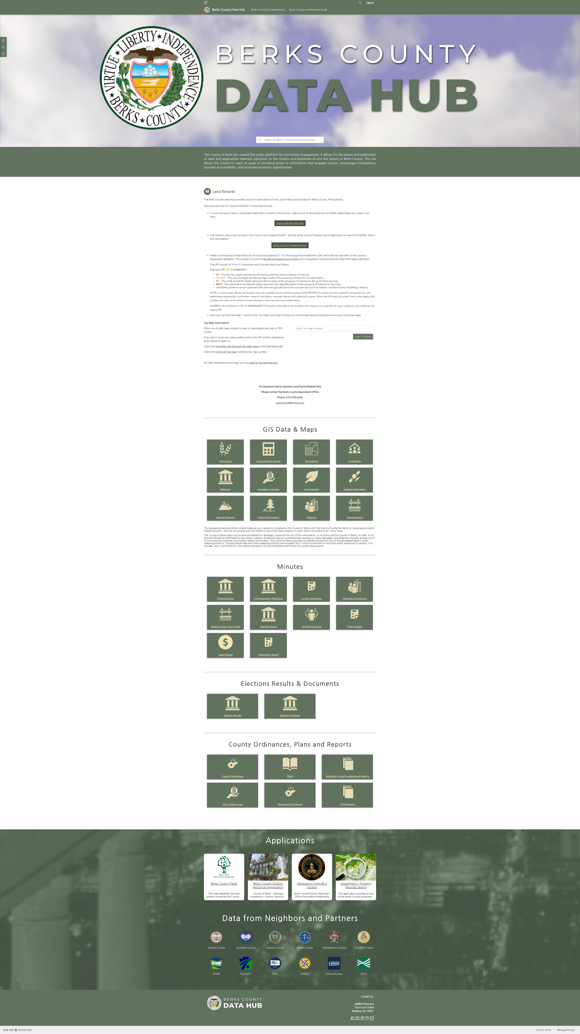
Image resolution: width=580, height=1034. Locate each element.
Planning (312, 517)
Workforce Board (311, 626)
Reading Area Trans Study (225, 626)
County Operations (311, 598)
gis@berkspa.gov (364, 1004)
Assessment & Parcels (268, 461)
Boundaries (311, 461)
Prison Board (354, 626)
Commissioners (225, 598)
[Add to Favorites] (3, 40)
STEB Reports (347, 804)
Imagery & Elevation (355, 489)
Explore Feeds (543, 1030)
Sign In (370, 2)
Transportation (354, 517)
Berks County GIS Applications (268, 9)
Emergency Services (268, 489)
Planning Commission (355, 598)
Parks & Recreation (268, 517)
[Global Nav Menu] (205, 2)
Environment (311, 489)
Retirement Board (268, 655)
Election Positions (290, 715)
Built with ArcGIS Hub (17, 1030)
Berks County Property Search (290, 245)
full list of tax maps (226, 352)
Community (354, 461)
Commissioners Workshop (268, 598)
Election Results (233, 715)
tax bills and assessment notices (281, 259)
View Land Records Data (290, 223)
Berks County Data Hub (228, 9)
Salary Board (225, 655)
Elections (225, 489)
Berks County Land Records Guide (308, 9)
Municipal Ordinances (290, 804)
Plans (290, 776)
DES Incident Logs (233, 804)
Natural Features (225, 517)
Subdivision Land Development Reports (347, 776)
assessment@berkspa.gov (290, 403)
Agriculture (225, 461)
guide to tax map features (263, 363)
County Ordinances (232, 776)
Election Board (268, 626)
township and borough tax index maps (237, 346)
